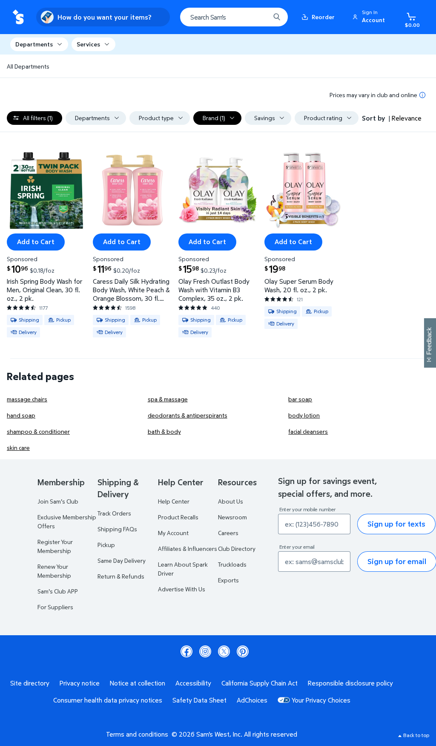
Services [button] (88, 44)
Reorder (323, 17)
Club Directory (236, 548)
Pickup (106, 545)
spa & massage (168, 399)
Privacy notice (80, 683)
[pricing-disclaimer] (422, 95)
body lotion (304, 415)
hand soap (21, 415)
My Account (173, 533)
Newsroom (232, 517)
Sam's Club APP (57, 591)
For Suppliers (55, 607)
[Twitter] (224, 651)
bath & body (164, 431)
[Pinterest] (243, 651)
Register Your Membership (55, 546)
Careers (228, 533)
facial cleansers (308, 431)
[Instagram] (205, 651)
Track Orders (114, 513)
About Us (230, 501)
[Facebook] (186, 651)
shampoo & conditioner (38, 431)
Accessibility (193, 683)
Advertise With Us (181, 589)
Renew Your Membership (54, 570)
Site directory (29, 683)
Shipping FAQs (117, 529)
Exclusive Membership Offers (66, 521)
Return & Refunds (121, 576)
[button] (370, 17)
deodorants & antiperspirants (187, 415)
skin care (18, 448)
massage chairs (27, 399)
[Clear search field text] (257, 17)
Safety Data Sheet (199, 700)
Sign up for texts (396, 523)
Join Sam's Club (57, 501)
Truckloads (232, 564)
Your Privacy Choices (321, 700)
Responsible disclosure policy (350, 683)
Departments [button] (34, 44)
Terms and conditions (137, 734)
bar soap (300, 399)
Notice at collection (137, 683)
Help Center (173, 501)
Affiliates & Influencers (187, 548)
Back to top (416, 735)
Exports (228, 580)
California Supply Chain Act (259, 683)
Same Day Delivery (122, 560)
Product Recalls (178, 517)
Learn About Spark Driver (183, 568)
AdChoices (252, 700)
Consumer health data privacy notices (107, 700)
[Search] (277, 17)
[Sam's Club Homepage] (18, 17)
